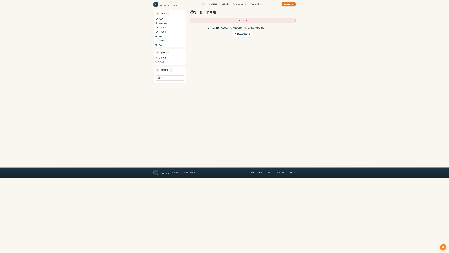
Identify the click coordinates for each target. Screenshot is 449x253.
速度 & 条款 (255, 4)
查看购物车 (161, 62)
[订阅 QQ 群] (443, 247)
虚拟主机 (225, 4)
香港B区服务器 (160, 32)
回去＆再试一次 (243, 34)
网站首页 (253, 172)
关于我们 (269, 172)
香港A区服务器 (160, 28)
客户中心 (287, 4)
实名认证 (277, 172)
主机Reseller (160, 41)
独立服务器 (213, 4)
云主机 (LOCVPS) (239, 4)
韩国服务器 (159, 36)
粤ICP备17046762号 (289, 172)
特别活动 (158, 45)
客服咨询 (261, 172)
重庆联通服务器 (161, 23)
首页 (203, 4)
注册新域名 (161, 58)
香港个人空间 (160, 19)
